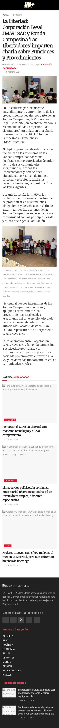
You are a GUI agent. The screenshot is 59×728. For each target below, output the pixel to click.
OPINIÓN (7, 666)
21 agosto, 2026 (11, 439)
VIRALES (7, 675)
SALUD (6, 653)
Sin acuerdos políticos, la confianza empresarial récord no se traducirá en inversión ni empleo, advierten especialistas (27, 494)
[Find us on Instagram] (13, 620)
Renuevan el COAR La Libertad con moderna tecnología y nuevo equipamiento (24, 431)
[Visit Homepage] (29, 5)
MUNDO (6, 662)
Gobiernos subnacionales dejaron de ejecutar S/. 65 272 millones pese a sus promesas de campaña (36, 710)
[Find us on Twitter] (21, 620)
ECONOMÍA (10, 481)
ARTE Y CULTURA (11, 670)
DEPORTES (8, 657)
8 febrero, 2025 (13, 72)
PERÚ (7, 546)
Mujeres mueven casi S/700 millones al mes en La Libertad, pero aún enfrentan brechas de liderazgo (28, 557)
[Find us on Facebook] (5, 620)
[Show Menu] (3, 5)
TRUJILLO (17, 15)
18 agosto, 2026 (11, 505)
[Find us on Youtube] (29, 620)
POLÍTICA (7, 644)
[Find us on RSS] (37, 620)
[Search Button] (55, 5)
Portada (6, 15)
